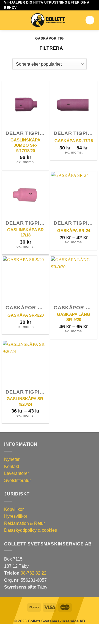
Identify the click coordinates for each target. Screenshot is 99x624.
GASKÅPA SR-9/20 (25, 315)
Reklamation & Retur (24, 523)
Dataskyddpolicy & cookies (30, 530)
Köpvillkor (14, 509)
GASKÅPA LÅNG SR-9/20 (73, 317)
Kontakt (11, 466)
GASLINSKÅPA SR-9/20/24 (26, 401)
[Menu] (7, 20)
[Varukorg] (90, 20)
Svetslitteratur (17, 480)
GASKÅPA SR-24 (73, 230)
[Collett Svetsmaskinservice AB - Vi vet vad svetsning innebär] (48, 20)
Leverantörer (16, 473)
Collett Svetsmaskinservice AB (56, 621)
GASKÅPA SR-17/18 (73, 140)
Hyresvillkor (15, 516)
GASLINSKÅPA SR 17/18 (25, 232)
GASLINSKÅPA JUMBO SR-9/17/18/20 (25, 145)
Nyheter (12, 459)
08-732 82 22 (33, 573)
